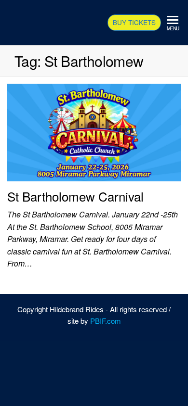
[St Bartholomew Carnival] (94, 131)
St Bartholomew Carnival (75, 196)
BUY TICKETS (134, 22)
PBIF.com (105, 321)
